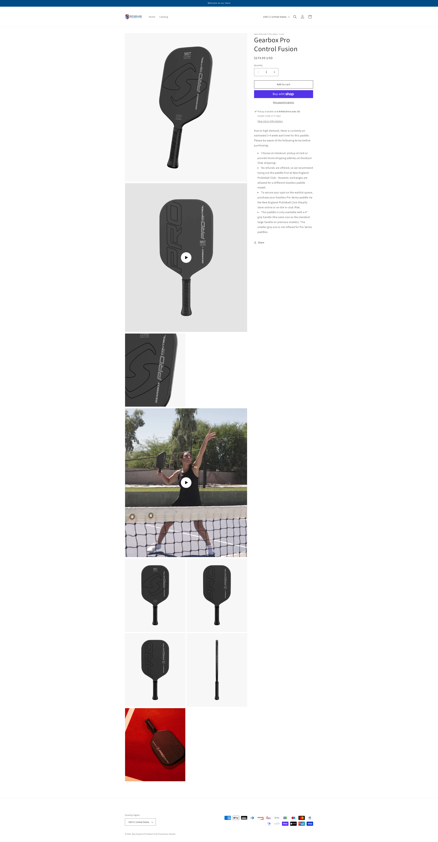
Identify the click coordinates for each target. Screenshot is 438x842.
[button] (295, 17)
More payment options (283, 102)
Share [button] (261, 242)
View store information (270, 121)
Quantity (258, 65)
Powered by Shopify (167, 834)
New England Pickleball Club (145, 834)
